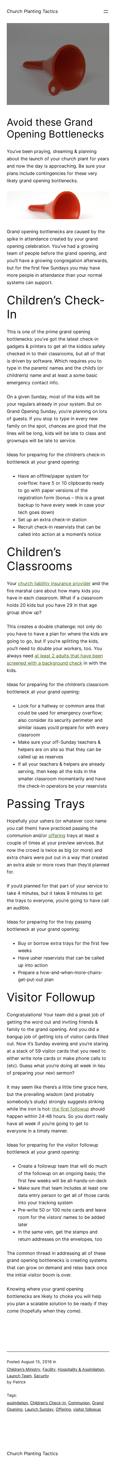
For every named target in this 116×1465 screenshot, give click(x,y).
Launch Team (19, 1375)
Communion (79, 1402)
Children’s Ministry (23, 1369)
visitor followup (87, 1409)
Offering (63, 1409)
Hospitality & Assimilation (81, 1369)
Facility (49, 1369)
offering (56, 835)
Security (41, 1375)
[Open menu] (105, 11)
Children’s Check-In (48, 1402)
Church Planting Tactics (32, 11)
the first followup (70, 1109)
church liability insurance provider (54, 583)
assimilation (17, 1402)
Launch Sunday (39, 1409)
